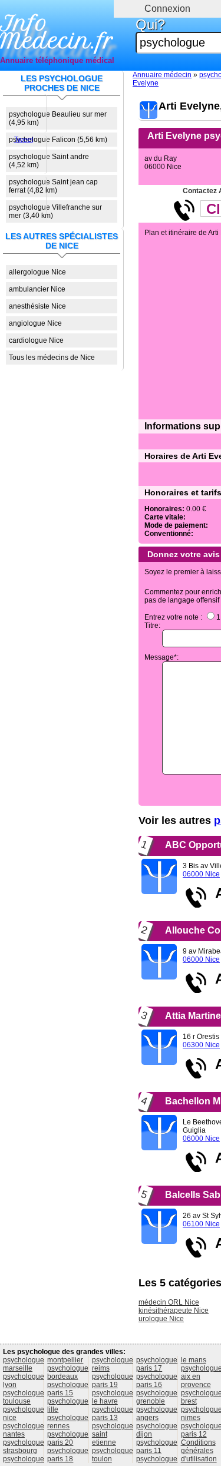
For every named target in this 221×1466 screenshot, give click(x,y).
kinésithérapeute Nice (173, 1310)
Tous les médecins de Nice (52, 357)
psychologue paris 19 (112, 1380)
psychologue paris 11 (156, 1446)
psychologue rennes (67, 1422)
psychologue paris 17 (156, 1364)
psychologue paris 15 (67, 1389)
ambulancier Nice (37, 289)
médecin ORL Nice (168, 1302)
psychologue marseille (23, 1364)
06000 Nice (201, 874)
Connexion (167, 9)
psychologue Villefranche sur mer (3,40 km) (55, 211)
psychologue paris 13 (112, 1413)
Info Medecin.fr (57, 32)
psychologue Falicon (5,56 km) (58, 139)
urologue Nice (161, 1319)
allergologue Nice (37, 272)
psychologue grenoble (156, 1397)
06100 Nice (201, 1224)
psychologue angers (156, 1413)
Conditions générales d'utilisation (199, 1450)
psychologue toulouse (23, 1397)
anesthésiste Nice (37, 306)
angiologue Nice (35, 323)
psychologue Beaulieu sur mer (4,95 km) (58, 118)
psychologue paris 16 (156, 1380)
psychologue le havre (112, 1397)
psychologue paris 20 (67, 1438)
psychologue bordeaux (67, 1372)
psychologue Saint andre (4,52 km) (49, 161)
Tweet (23, 139)
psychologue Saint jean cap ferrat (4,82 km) (53, 186)
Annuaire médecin (162, 75)
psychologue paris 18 (67, 1455)
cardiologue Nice (36, 340)
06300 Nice (201, 1045)
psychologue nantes (23, 1430)
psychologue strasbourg (23, 1446)
